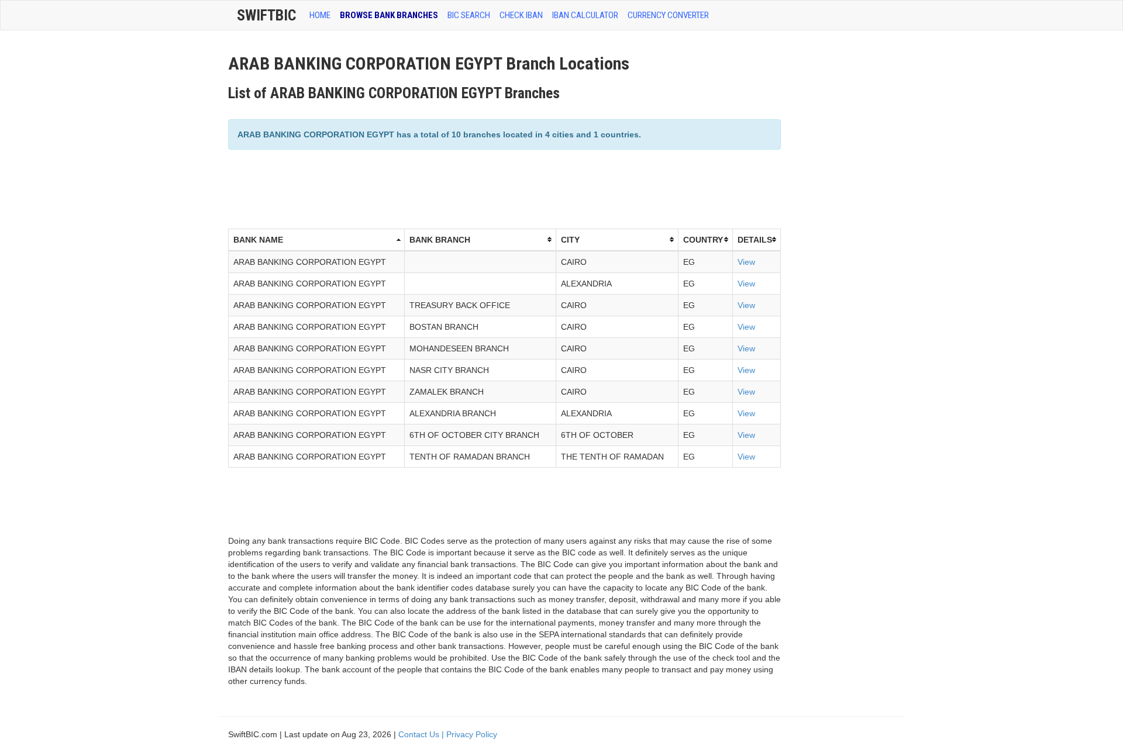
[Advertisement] (441, 187)
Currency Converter (668, 15)
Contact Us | (422, 734)
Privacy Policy (471, 734)
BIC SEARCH (468, 15)
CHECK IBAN (521, 15)
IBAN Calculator (585, 15)
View (746, 262)
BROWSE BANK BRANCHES (389, 15)
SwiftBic (266, 15)
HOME (319, 15)
